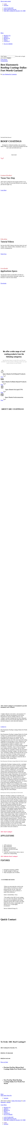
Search (8, 58)
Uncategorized (4, 61)
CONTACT (7, 1113)
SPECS (5, 1111)
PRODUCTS (7, 1107)
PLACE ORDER (8, 1114)
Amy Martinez (5, 74)
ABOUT (6, 1109)
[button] (2, 33)
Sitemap (8, 1102)
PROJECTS (7, 1110)
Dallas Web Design (16, 1100)
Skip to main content (6, 1)
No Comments (13, 74)
